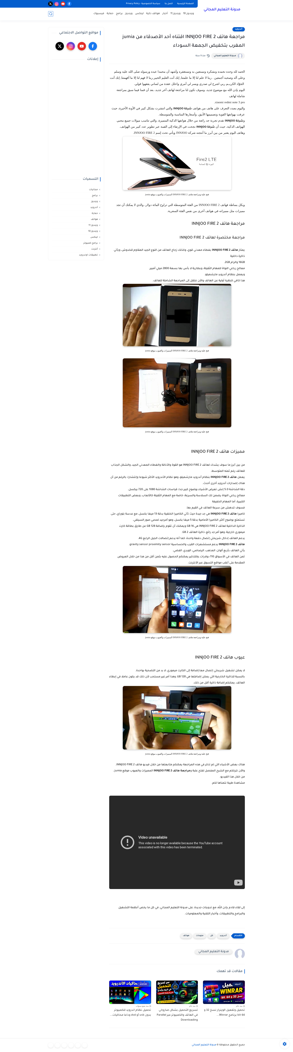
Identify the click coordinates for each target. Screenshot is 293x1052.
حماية (110, 13)
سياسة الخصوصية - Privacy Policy (143, 4)
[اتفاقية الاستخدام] (71, 1045)
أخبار (165, 13)
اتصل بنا (169, 4)
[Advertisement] (76, 119)
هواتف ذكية (153, 13)
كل (211, 936)
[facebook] (69, 4)
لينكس (139, 13)
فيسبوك (98, 13)
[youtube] (63, 4)
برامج (119, 13)
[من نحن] (64, 1045)
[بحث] (50, 13)
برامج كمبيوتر (90, 243)
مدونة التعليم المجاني (222, 10)
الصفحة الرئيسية (185, 4)
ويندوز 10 (188, 13)
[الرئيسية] (84, 1045)
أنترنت (94, 249)
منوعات (199, 936)
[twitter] (50, 4)
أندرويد (238, 29)
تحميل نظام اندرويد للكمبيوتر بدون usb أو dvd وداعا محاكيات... (130, 1013)
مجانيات (93, 189)
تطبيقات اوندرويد (88, 255)
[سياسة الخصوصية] (77, 1045)
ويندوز (129, 13)
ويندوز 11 (175, 13)
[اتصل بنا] (50, 1045)
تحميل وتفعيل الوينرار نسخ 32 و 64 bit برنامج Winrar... (224, 1013)
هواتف (186, 936)
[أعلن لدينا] (57, 1045)
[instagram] (56, 4)
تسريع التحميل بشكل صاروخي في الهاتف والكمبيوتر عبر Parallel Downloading (177, 1015)
